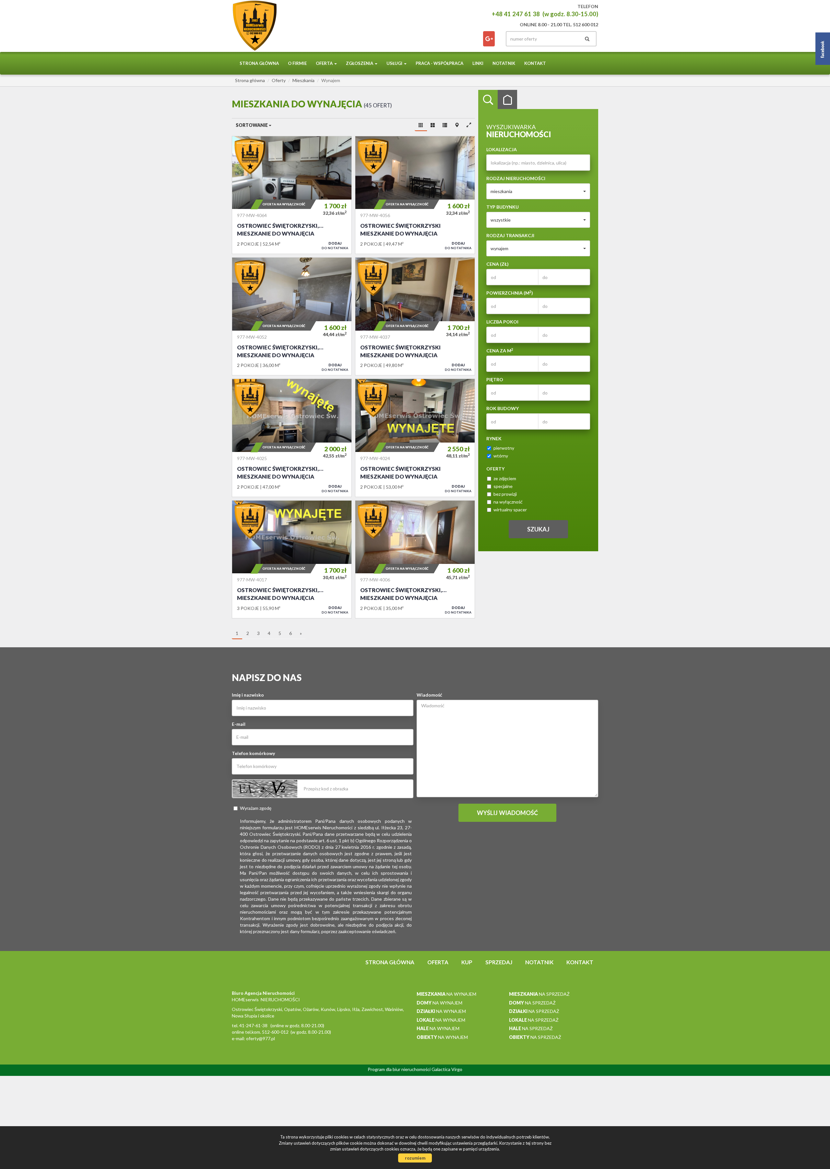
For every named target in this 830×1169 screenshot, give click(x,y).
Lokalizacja (501, 149)
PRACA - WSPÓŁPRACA (439, 63)
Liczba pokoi (502, 321)
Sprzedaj (498, 962)
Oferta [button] (325, 63)
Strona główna (259, 63)
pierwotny (503, 448)
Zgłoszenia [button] (360, 63)
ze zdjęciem (504, 478)
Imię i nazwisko (248, 695)
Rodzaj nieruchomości (515, 178)
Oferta (437, 962)
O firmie (297, 63)
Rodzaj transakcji (510, 235)
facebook (489, 38)
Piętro (494, 379)
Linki (477, 63)
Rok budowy (502, 408)
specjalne (503, 486)
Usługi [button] (394, 63)
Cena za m (499, 350)
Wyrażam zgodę (255, 808)
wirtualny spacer (510, 509)
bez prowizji (505, 494)
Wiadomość (429, 695)
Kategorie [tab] (507, 99)
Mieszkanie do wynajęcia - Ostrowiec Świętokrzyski (415, 195)
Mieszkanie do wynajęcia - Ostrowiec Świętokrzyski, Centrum (291, 437)
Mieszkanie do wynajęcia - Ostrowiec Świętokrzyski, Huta (291, 195)
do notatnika (335, 245)
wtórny (500, 455)
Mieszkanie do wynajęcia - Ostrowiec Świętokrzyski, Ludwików (291, 316)
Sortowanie (252, 125)
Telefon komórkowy (253, 753)
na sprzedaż (539, 994)
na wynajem (446, 994)
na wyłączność (508, 502)
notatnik (503, 63)
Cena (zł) (497, 264)
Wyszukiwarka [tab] (488, 99)
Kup (466, 962)
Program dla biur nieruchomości (400, 1069)
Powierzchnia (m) (509, 293)
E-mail (238, 724)
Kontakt (535, 63)
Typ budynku (502, 207)
